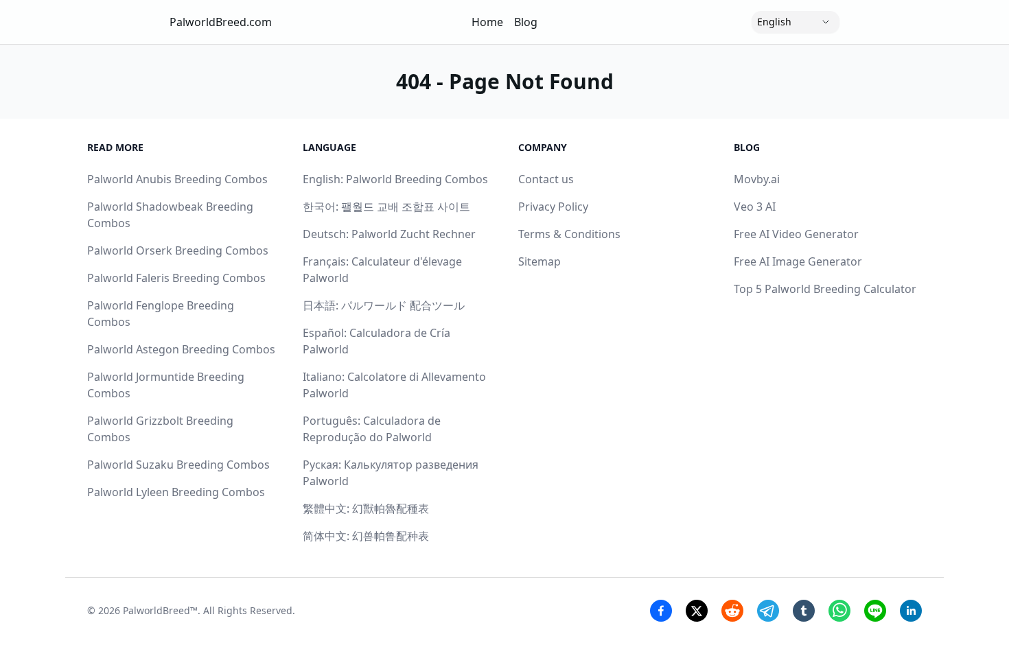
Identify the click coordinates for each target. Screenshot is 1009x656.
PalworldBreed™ (160, 610)
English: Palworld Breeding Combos (395, 179)
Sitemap (539, 261)
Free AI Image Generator (798, 261)
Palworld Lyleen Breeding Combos (176, 492)
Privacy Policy (553, 206)
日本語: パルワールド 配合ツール (384, 305)
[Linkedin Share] (911, 611)
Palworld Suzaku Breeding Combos (178, 464)
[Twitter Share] (697, 611)
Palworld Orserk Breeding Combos (177, 250)
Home (487, 22)
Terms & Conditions (569, 234)
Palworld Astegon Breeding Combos (181, 349)
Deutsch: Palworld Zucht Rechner (389, 234)
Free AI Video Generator (796, 234)
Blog (525, 22)
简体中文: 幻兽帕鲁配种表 (366, 535)
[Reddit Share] (732, 611)
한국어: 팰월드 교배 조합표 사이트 (386, 206)
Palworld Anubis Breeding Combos (177, 179)
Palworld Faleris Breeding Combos (176, 277)
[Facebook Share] (661, 611)
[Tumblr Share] (804, 611)
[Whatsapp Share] (839, 611)
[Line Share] (875, 611)
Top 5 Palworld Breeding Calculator (825, 288)
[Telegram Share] (768, 611)
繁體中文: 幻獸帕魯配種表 (366, 508)
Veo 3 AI (755, 206)
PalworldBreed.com (221, 22)
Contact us (546, 179)
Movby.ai (757, 179)
